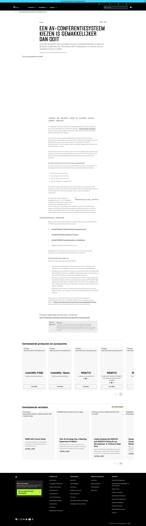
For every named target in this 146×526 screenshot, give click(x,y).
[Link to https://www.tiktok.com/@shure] (32, 519)
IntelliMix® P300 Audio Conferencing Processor (65, 235)
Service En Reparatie (118, 480)
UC (76, 118)
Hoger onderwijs (64, 118)
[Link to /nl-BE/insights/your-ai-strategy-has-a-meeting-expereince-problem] (73, 435)
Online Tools (115, 489)
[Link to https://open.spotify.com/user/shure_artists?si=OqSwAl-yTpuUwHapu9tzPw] (27, 519)
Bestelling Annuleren (118, 509)
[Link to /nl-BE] (19, 7)
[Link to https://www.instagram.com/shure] (21, 519)
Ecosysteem (91, 118)
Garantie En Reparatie (119, 499)
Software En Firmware (119, 496)
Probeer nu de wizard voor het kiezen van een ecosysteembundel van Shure (74, 302)
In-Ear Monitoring (55, 497)
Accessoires (53, 504)
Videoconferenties (55, 487)
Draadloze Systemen (56, 484)
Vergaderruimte (59, 120)
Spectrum (94, 490)
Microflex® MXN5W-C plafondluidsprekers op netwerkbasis (68, 240)
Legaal (129, 523)
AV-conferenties (82, 118)
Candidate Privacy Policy (78, 504)
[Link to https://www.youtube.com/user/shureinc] (29, 519)
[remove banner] (144, 1)
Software (52, 507)
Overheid (72, 118)
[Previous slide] (116, 394)
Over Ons (73, 480)
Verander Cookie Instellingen (79, 500)
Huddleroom (51, 120)
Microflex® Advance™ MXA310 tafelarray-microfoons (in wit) (69, 229)
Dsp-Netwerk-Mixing (56, 500)
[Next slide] (120, 394)
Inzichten (94, 480)
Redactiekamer (95, 484)
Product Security (117, 506)
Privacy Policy (112, 523)
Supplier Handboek (117, 502)
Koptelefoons (54, 490)
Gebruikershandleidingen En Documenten (120, 485)
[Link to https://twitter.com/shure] (19, 519)
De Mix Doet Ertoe (75, 490)
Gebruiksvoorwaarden (121, 523)
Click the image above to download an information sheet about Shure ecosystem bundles (64, 318)
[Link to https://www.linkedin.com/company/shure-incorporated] (24, 519)
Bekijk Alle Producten (56, 510)
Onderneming (52, 118)
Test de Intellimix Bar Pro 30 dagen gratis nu (73, 1)
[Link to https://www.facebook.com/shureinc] (16, 519)
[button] (84, 378)
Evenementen (95, 487)
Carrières (73, 487)
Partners (73, 497)
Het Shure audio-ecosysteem (87, 129)
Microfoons (53, 480)
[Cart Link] (131, 7)
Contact (114, 513)
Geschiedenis (74, 484)
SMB (58, 118)
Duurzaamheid (74, 494)
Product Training (117, 492)
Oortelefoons (54, 494)
